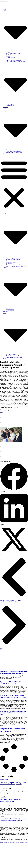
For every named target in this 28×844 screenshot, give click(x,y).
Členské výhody (10, 105)
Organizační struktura (11, 57)
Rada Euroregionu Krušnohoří (13, 53)
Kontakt (5, 153)
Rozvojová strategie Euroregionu (14, 60)
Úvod (4, 9)
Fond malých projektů (11, 149)
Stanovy (8, 56)
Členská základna (10, 104)
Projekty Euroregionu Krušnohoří (14, 151)
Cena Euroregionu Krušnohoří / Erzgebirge (16, 61)
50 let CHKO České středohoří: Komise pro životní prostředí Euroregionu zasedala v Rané (13, 712)
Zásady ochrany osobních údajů (7, 842)
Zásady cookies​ (19, 842)
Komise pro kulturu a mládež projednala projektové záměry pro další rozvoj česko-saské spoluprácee (13, 729)
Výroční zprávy (9, 58)
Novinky (8, 52)
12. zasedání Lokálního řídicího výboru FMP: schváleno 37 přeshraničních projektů (13, 696)
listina (1, 412)
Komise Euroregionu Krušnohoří (14, 54)
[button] (14, 184)
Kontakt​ (26, 842)
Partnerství (5, 107)
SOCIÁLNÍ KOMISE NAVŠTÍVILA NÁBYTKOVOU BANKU (11, 682)
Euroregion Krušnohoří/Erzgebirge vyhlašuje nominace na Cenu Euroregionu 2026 (14, 672)
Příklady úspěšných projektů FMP (14, 152)
